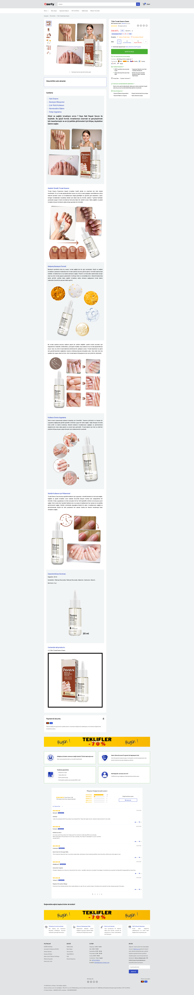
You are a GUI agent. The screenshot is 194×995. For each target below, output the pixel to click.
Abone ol (133, 971)
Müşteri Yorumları (95, 10)
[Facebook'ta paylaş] (138, 25)
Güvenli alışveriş (71, 959)
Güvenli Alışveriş (117, 91)
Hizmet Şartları (48, 951)
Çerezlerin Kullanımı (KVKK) (51, 949)
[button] (114, 25)
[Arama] (138, 4)
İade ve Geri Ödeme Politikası (51, 956)
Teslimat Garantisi (118, 66)
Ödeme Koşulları (48, 959)
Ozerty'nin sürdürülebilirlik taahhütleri (123, 83)
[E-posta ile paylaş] (147, 25)
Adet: (112, 41)
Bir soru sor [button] (128, 800)
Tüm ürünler (52, 16)
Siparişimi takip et (64, 10)
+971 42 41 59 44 (96, 960)
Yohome (123, 23)
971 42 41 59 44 (75, 10)
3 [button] (97, 894)
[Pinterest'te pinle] (141, 25)
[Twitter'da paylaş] (144, 25)
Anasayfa (46, 16)
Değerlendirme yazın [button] (128, 796)
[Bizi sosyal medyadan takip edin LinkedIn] (97, 982)
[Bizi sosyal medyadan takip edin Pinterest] (91, 982)
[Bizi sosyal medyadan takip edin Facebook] (88, 982)
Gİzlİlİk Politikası (48, 946)
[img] (56, 810)
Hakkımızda (85, 10)
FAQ (68, 956)
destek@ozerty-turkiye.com (101, 962)
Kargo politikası (48, 954)
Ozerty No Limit (48, 961)
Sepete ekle (129, 51)
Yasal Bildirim (70, 954)
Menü (45, 10)
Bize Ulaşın (69, 949)
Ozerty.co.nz (136, 949)
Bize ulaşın (54, 10)
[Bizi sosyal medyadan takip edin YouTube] (94, 982)
